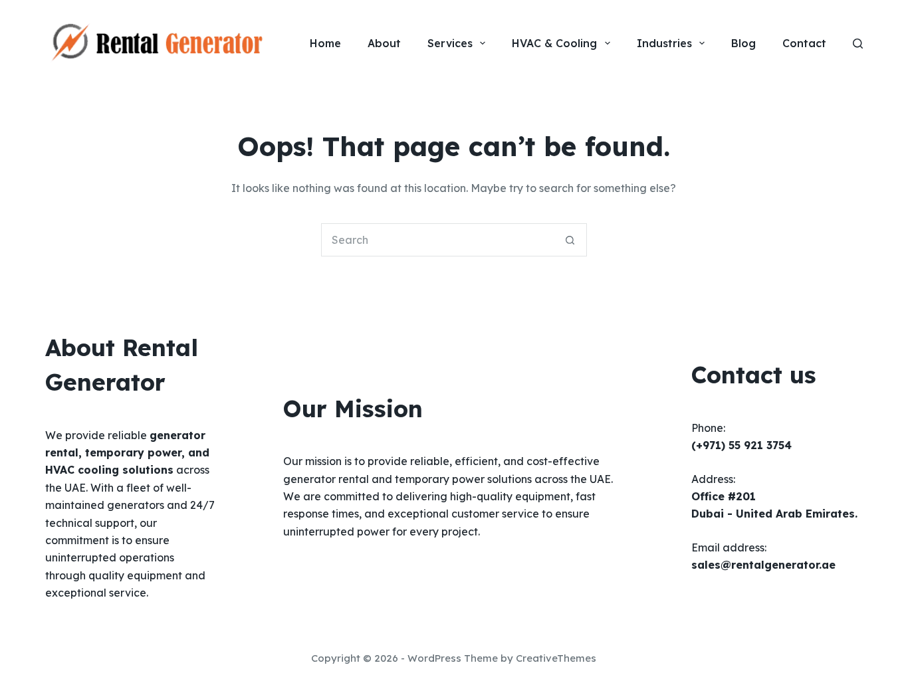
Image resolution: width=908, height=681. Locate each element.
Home (325, 43)
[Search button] (570, 240)
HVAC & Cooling (554, 43)
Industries (664, 43)
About (384, 43)
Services (450, 43)
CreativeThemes (556, 658)
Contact (804, 43)
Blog (743, 43)
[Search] (858, 44)
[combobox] (438, 239)
